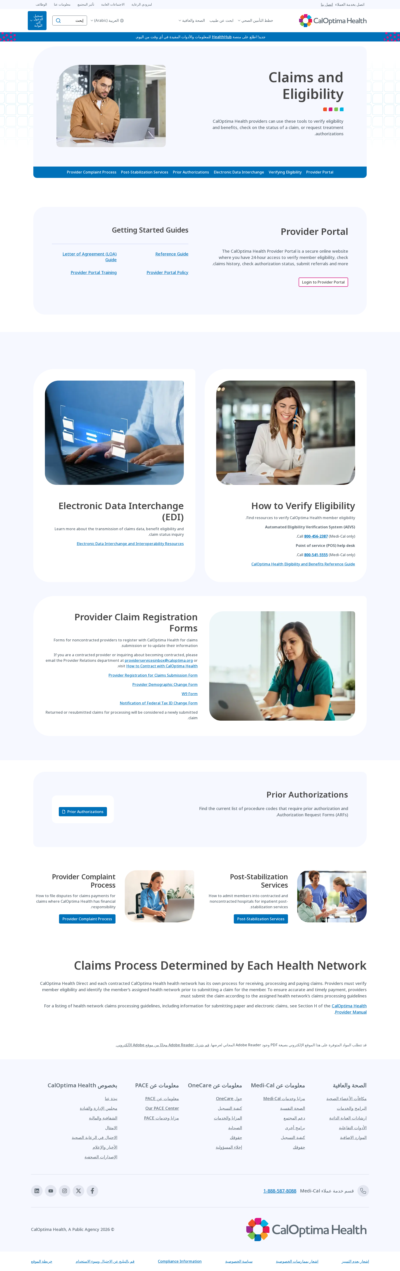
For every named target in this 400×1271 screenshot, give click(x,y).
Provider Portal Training (94, 272)
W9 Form (190, 693)
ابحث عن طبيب (221, 20)
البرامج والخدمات (352, 1108)
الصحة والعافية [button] (193, 20)
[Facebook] (92, 1191)
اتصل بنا (327, 4)
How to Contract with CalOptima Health (162, 666)
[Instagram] (64, 1191)
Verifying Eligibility (285, 172)
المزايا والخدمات (228, 1118)
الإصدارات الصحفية (100, 1157)
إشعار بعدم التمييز (355, 1261)
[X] (78, 1191)
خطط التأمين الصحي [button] (257, 20)
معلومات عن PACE (162, 1098)
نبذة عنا (111, 1098)
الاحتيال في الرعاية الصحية (94, 1137)
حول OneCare (229, 1098)
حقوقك (299, 1147)
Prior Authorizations (191, 172)
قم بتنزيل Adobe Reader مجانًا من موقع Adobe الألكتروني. (162, 1044)
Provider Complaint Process (91, 172)
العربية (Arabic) (106, 20)
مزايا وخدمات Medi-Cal (284, 1098)
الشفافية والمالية (103, 1118)
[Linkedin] (37, 1191)
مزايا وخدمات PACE (161, 1118)
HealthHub (222, 36)
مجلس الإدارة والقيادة (98, 1108)
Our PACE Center (162, 1108)
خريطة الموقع (41, 1261)
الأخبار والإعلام (105, 1147)
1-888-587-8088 (279, 1191)
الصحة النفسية (292, 1108)
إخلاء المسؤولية (229, 1147)
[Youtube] (50, 1191)
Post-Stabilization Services (144, 172)
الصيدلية (235, 1127)
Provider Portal (319, 172)
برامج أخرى (295, 1127)
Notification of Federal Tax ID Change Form (159, 703)
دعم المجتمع (294, 1118)
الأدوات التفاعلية (353, 1127)
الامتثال (111, 1127)
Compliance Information (180, 1261)
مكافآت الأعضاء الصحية (346, 1098)
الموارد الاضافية (353, 1137)
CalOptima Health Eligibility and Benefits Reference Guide (303, 564)
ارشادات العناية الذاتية (348, 1118)
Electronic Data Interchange (239, 172)
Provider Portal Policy (167, 272)
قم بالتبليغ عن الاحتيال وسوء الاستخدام (105, 1261)
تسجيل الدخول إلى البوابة (38, 20)
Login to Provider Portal (323, 282)
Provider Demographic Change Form (165, 684)
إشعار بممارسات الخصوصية (297, 1261)
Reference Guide (171, 254)
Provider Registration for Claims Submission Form (153, 675)
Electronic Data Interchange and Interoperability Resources (130, 543)
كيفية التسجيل (293, 1137)
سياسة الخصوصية (239, 1261)
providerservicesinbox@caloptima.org (159, 660)
